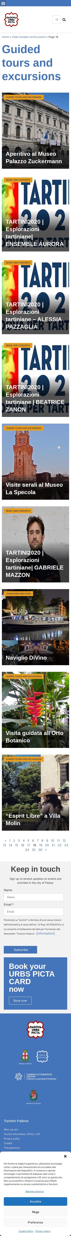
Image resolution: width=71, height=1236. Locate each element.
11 (58, 840)
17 (28, 845)
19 (40, 845)
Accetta (35, 1201)
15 (16, 845)
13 (4, 845)
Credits (8, 1143)
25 (34, 850)
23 (66, 845)
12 (64, 840)
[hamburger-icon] (56, 20)
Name (8, 890)
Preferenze (35, 1222)
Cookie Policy (26, 1231)
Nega (35, 1212)
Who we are (11, 1129)
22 (60, 845)
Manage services (35, 1191)
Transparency (12, 1147)
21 (53, 845)
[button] (65, 1156)
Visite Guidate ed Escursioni (29, 36)
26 (40, 850)
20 (47, 845)
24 (27, 850)
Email (8, 904)
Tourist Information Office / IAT (22, 1134)
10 (52, 840)
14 (10, 845)
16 (22, 845)
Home (5, 36)
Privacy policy (43, 1231)
